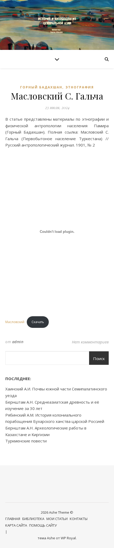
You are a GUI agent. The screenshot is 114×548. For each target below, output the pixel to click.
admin (18, 341)
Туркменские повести (26, 440)
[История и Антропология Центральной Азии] (57, 25)
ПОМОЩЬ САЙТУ (43, 525)
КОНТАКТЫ (78, 518)
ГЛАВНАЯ (12, 518)
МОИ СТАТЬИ (57, 518)
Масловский (14, 322)
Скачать (38, 322)
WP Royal (68, 538)
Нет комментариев (90, 341)
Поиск (99, 358)
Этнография (79, 87)
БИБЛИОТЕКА (33, 518)
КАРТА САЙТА (16, 525)
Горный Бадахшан (41, 87)
